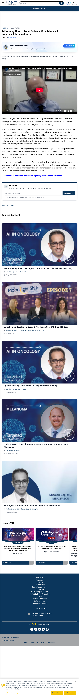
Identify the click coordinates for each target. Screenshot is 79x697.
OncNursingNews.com (39, 592)
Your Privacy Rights (40, 603)
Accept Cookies (57, 693)
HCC (12, 205)
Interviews (5, 205)
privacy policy (40, 197)
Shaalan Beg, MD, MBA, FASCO (16, 272)
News (42, 642)
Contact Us (40, 582)
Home (26, 642)
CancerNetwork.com (39, 587)
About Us (39, 578)
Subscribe (67, 193)
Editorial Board (39, 601)
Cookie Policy (15, 689)
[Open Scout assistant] (68, 3)
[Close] (76, 682)
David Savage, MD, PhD (13, 450)
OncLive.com (39, 589)
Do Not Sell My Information (40, 594)
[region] (39, 688)
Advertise (39, 580)
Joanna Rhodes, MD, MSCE (36, 330)
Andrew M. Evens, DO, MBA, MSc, (17, 330)
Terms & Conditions (39, 599)
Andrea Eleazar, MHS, (13, 509)
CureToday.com (39, 585)
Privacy (39, 596)
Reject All (70, 693)
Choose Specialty (37, 8)
